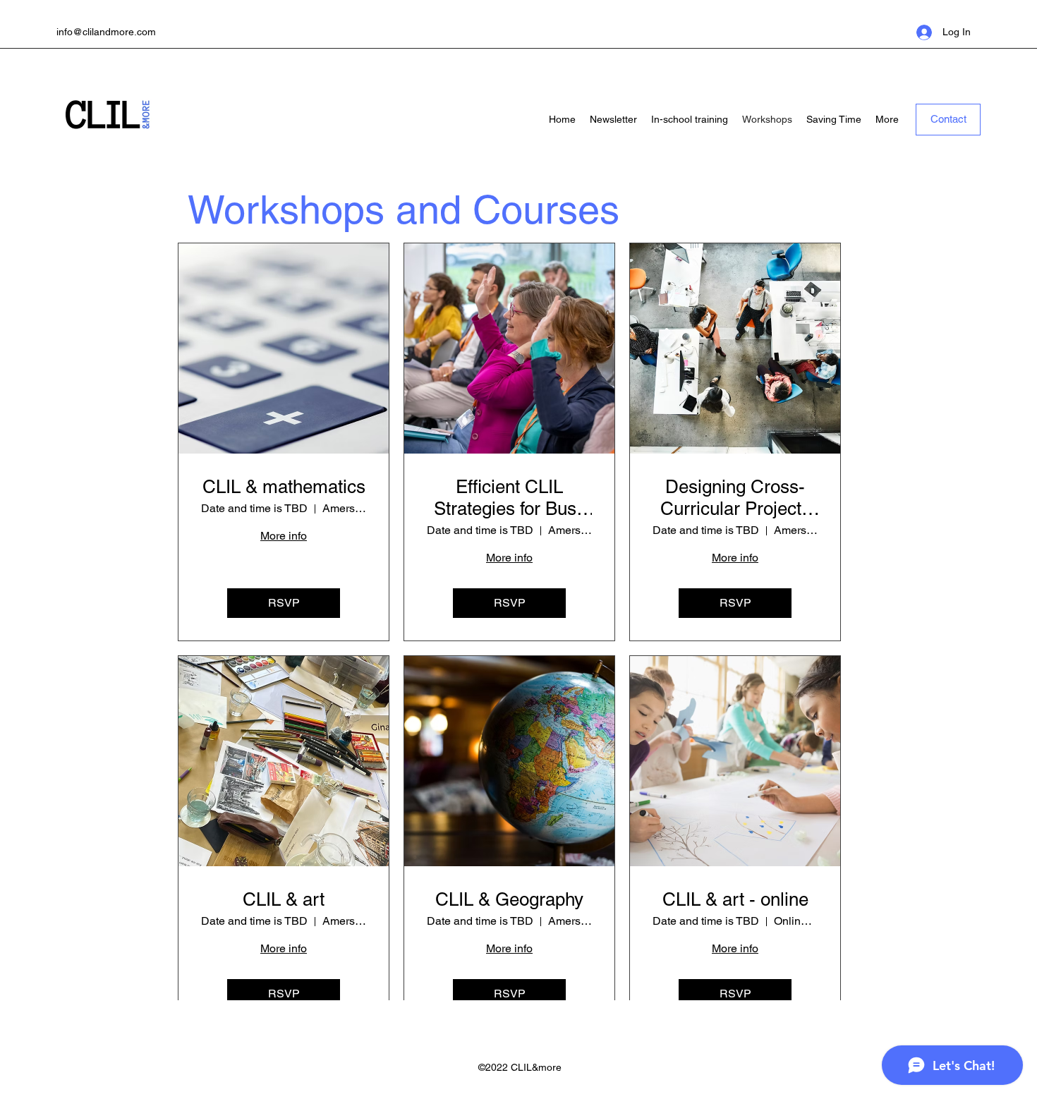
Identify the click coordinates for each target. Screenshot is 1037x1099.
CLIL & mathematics (283, 486)
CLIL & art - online (735, 899)
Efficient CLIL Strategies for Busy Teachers (510, 498)
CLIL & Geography (509, 899)
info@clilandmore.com (106, 31)
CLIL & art (284, 899)
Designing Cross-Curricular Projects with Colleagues (735, 498)
